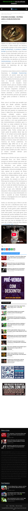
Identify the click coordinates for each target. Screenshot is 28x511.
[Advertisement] (14, 412)
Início (7, 505)
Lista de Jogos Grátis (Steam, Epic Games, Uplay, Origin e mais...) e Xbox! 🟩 (16, 306)
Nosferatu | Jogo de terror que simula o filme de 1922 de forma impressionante (16, 269)
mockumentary (6, 61)
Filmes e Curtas (9, 13)
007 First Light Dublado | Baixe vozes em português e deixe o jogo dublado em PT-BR (17, 330)
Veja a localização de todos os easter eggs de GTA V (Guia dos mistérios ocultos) (16, 499)
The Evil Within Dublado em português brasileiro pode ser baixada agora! (15, 312)
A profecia (17, 49)
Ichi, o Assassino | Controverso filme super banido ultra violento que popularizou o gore (16, 258)
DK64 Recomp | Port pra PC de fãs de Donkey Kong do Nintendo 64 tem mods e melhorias (17, 336)
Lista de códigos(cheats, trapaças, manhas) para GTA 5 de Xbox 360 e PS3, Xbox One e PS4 (16, 487)
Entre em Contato (19, 505)
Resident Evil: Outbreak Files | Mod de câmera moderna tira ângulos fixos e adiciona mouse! (15, 361)
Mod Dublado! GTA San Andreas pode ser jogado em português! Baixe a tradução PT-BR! (16, 318)
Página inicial (3, 13)
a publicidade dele (7, 224)
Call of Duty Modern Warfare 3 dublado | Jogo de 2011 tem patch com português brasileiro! (16, 325)
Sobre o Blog (12, 505)
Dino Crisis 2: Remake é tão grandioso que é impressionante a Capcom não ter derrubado (16, 348)
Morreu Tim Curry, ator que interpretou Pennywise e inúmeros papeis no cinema (16, 263)
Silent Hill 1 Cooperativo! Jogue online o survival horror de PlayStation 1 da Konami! (16, 341)
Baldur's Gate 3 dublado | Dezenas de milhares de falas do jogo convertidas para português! (16, 354)
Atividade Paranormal (19, 73)
